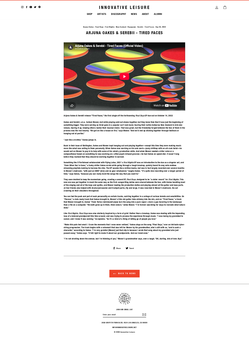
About (145, 13)
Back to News (126, 273)
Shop (90, 13)
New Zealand (121, 27)
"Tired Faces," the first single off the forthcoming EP (119, 115)
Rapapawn (132, 27)
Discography (118, 13)
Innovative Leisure (124, 7)
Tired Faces (149, 27)
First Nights (109, 27)
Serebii (140, 27)
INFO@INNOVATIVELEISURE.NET (124, 327)
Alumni (158, 13)
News (134, 13)
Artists (101, 13)
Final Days (99, 27)
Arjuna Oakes (88, 27)
